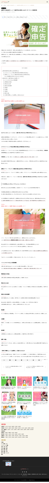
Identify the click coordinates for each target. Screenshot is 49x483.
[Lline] (21, 360)
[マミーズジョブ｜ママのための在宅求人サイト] (5, 1)
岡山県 (10, 426)
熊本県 (22, 429)
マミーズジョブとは (5, 474)
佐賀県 (9, 429)
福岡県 (25, 429)
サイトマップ (24, 475)
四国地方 (2, 432)
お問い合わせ (44, 474)
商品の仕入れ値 (7, 83)
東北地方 (2, 434)
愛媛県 (10, 432)
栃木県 (16, 437)
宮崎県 (15, 429)
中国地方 (2, 426)
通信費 (5, 87)
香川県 (13, 432)
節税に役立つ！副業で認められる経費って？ (11, 78)
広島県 (16, 426)
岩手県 (13, 434)
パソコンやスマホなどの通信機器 (10, 80)
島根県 (13, 426)
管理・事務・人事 (4, 451)
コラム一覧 (20, 474)
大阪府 (20, 435)
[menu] (47, 2)
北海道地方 (3, 431)
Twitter (24, 471)
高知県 (16, 432)
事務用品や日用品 (7, 81)
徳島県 (6, 432)
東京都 (13, 437)
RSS (26, 471)
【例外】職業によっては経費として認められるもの (13, 94)
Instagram (22, 471)
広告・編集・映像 (4, 448)
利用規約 (29, 474)
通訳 (2, 454)
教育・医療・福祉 (4, 449)
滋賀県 (27, 435)
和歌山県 (16, 435)
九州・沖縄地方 (4, 429)
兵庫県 (13, 435)
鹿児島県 (31, 429)
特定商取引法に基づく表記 (36, 474)
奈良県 (23, 435)
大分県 (12, 429)
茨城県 (27, 437)
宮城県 (6, 434)
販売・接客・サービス (5, 452)
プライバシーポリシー (13, 474)
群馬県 (23, 437)
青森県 (23, 434)
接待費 (5, 91)
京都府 (10, 435)
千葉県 (6, 437)
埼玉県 (10, 437)
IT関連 (2, 442)
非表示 (26, 67)
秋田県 (19, 434)
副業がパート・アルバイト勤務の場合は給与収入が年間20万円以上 (16, 74)
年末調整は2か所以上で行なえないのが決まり (14, 76)
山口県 (6, 426)
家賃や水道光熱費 (7, 85)
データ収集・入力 (4, 443)
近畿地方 (2, 435)
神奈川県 (19, 437)
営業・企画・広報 (4, 446)
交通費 (5, 89)
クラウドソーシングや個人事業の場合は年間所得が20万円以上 (15, 72)
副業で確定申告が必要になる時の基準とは (10, 70)
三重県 (6, 435)
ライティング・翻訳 (4, 445)
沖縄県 (18, 429)
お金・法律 (4, 8)
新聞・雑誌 (6, 93)
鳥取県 (19, 426)
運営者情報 (25, 474)
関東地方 (2, 437)
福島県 (16, 434)
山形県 (10, 434)
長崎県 (28, 429)
